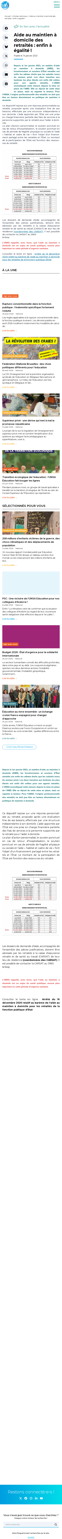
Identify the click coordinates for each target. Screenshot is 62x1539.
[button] (6, 28)
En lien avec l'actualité (34, 26)
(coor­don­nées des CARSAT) (28, 231)
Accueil (8, 16)
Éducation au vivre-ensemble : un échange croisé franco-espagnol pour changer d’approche (27, 715)
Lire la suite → (9, 330)
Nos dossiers (9, 704)
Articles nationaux (19, 16)
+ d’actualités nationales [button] (19, 747)
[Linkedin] (36, 1498)
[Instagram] (31, 1498)
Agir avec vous (10, 296)
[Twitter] (20, 1498)
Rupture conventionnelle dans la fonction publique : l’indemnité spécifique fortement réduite (28, 307)
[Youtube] (41, 1498)
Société (31, 1537)
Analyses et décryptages (15, 356)
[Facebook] (25, 1498)
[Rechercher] (56, 1524)
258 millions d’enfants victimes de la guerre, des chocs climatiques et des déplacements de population (31, 542)
